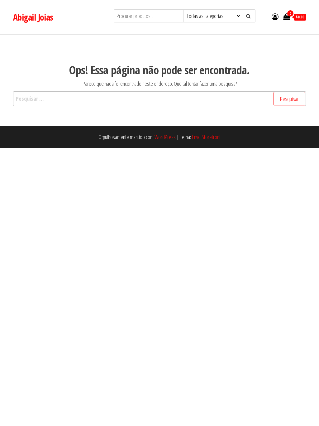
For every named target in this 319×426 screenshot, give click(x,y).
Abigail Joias (33, 17)
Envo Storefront (206, 137)
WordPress (165, 137)
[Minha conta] (275, 16)
